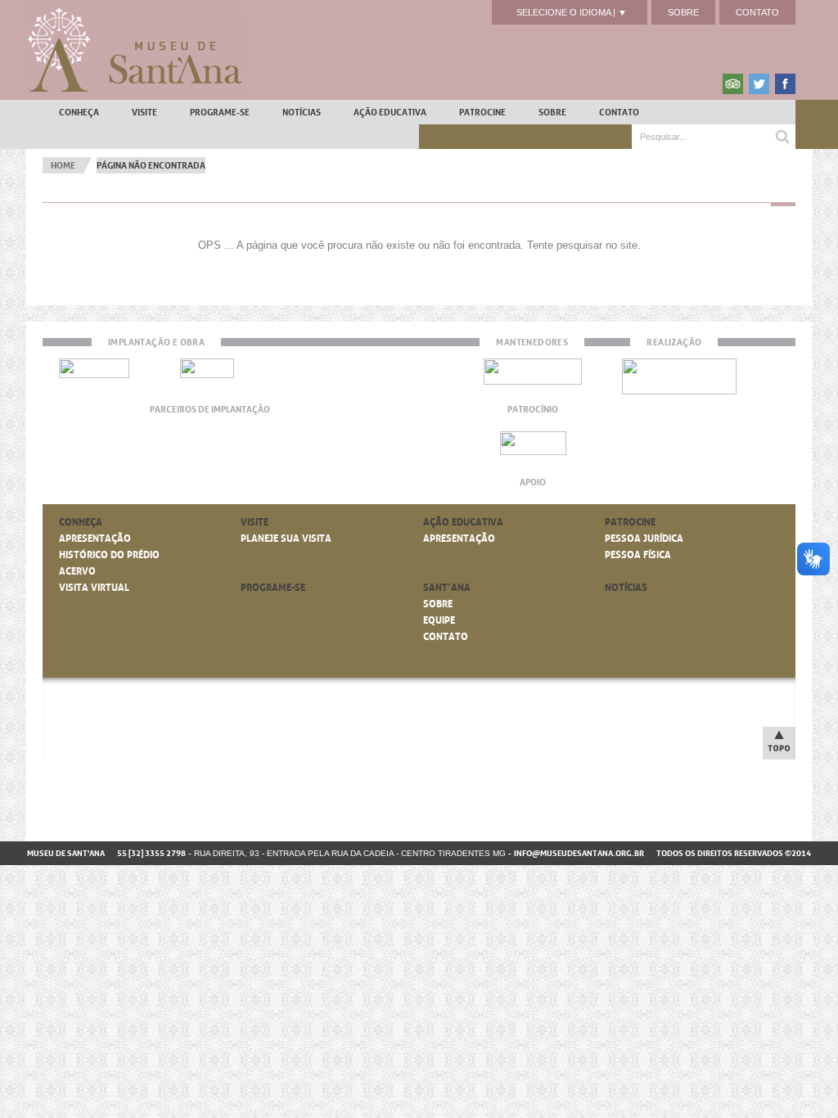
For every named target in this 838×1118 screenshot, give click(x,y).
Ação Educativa (390, 112)
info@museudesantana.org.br (579, 853)
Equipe (439, 620)
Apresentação (95, 538)
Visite (144, 112)
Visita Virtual (94, 587)
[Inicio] (134, 50)
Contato (757, 12)
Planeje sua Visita (286, 538)
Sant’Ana (447, 587)
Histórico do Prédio (109, 554)
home (63, 165)
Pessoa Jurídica (644, 538)
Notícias (301, 112)
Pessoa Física (638, 554)
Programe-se (220, 112)
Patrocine (482, 112)
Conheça (79, 112)
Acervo (77, 571)
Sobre (683, 12)
